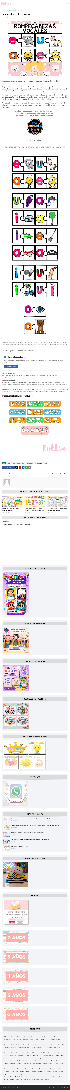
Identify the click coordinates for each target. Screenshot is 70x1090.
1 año (5, 1034)
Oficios (61, 1063)
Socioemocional (60, 1074)
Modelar (6, 1063)
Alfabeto (43, 1036)
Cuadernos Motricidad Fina (10, 1047)
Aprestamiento (7, 1039)
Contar (24, 1044)
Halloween (49, 1052)
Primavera (52, 1068)
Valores (60, 1076)
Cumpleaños (49, 1047)
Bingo (47, 1039)
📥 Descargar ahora (10, 366)
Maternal (25, 1060)
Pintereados (7, 1068)
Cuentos (33, 1047)
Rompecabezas (38, 463)
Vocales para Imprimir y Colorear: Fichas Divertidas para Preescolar (57, 509)
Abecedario (35, 1034)
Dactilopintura (57, 1047)
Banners (31, 1039)
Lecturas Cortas (22, 1058)
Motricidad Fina (27, 1063)
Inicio (3, 10)
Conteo (29, 1044)
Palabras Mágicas (20, 1066)
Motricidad (19, 1063)
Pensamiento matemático (45, 1066)
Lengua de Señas (42, 1058)
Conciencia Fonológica (16, 1044)
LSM (62, 1055)
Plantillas (19, 1068)
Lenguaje (50, 1058)
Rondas (30, 1074)
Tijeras (27, 1076)
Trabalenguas (34, 1076)
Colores (32, 1042)
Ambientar (49, 1036)
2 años (10, 1034)
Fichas (12, 1052)
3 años (8, 463)
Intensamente (21, 1055)
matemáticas (27, 1079)
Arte (14, 1039)
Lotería (5, 1060)
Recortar (28, 1071)
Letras (55, 1058)
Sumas (11, 1076)
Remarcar (55, 1071)
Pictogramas (56, 1066)
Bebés (37, 1039)
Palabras (12, 1066)
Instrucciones (13, 1055)
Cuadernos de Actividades (23, 1047)
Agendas (37, 1036)
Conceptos (6, 1044)
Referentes (34, 1071)
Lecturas (15, 1058)
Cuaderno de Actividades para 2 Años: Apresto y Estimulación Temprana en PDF (30, 839)
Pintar (62, 1066)
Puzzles (22, 1071)
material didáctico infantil (37, 1079)
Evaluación (6, 1052)
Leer (35, 1058)
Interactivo (28, 1055)
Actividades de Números (58, 1034)
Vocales (6, 10)
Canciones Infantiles (55, 1039)
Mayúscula (31, 1060)
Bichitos (42, 1039)
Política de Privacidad (58, 1087)
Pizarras (13, 1068)
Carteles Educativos (8, 1042)
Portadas (32, 1068)
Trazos (45, 1076)
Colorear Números (25, 1042)
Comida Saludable (41, 1042)
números (47, 1079)
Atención (19, 1039)
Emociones (55, 1050)
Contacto (66, 1087)
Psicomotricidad (14, 1071)
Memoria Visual (46, 1060)
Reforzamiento (41, 1071)
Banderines (25, 1039)
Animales (56, 1036)
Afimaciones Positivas (29, 1036)
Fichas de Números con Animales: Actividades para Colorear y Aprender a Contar (31, 818)
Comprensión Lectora (51, 1042)
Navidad (45, 1063)
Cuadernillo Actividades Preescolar (48, 1044)
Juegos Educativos (37, 1055)
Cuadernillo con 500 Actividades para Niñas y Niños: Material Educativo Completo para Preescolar (35, 825)
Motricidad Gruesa (37, 1063)
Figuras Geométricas (20, 1052)
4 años (13, 463)
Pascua (27, 1066)
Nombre (50, 1063)
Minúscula (58, 1060)
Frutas (28, 1052)
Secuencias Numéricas (44, 1074)
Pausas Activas (35, 1066)
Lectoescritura (30, 463)
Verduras (6, 1079)
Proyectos (6, 1071)
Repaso (6, 1074)
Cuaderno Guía (61, 1044)
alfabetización (19, 1079)
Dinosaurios (27, 1050)
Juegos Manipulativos (48, 1055)
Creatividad (35, 1044)
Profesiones (59, 1068)
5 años (24, 1034)
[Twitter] (16, 467)
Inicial (59, 1052)
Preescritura (45, 1068)
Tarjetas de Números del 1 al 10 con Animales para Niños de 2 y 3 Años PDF (34, 509)
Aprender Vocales (20, 463)
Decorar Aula (14, 1050)
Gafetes (33, 1052)
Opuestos (6, 1066)
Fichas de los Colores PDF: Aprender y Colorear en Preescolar (11, 509)
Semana (52, 1074)
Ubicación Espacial (53, 1076)
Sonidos (6, 1076)
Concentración (61, 1042)
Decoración (6, 1050)
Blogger (25, 1087)
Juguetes (57, 1055)
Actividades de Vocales (9, 1036)
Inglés (55, 1052)
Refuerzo (49, 1071)
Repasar (61, 1071)
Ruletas (35, 1074)
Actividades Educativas (46, 1034)
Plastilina (25, 1068)
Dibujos (20, 1050)
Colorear (17, 1042)
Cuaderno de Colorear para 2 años (19, 846)
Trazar (40, 1076)
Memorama (37, 1060)
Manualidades (18, 1060)
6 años (29, 1034)
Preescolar (38, 1068)
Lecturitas (30, 1058)
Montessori (12, 1063)
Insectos (6, 1055)
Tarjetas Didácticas (19, 1076)
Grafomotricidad (41, 1052)
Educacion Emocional (46, 1050)
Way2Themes (14, 1087)
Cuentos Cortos (40, 1047)
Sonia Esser (23, 480)
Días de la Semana (35, 1050)
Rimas (15, 1074)
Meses (52, 1060)
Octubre (56, 1063)
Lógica (11, 1060)
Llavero (60, 1058)
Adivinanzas (19, 1036)
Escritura (62, 1050)
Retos (11, 1074)
